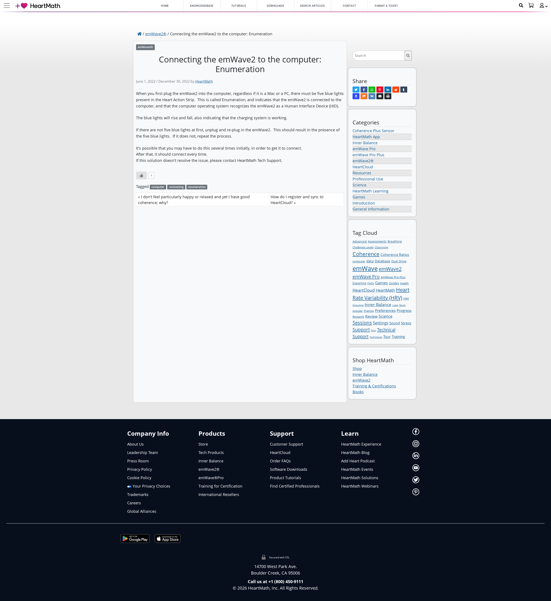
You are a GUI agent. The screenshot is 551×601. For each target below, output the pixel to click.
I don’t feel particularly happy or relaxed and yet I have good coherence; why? (194, 199)
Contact (349, 6)
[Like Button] (141, 175)
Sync (373, 330)
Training (398, 336)
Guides (394, 283)
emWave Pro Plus (368, 154)
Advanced (360, 241)
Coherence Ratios (395, 254)
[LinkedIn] (387, 90)
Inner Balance (365, 142)
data (370, 261)
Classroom (381, 247)
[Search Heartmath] (521, 5)
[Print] (387, 96)
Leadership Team (142, 452)
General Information (371, 209)
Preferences (385, 310)
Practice (369, 311)
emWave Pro (364, 148)
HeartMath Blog (355, 452)
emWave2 (390, 268)
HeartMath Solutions (359, 477)
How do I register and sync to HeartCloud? (297, 199)
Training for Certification (220, 486)
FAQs (370, 283)
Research (358, 317)
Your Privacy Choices (151, 486)
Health (404, 283)
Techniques (376, 337)
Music (402, 305)
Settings (380, 323)
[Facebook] (364, 90)
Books (358, 391)
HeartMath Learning (370, 191)
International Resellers (218, 494)
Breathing (395, 241)
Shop (357, 368)
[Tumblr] (403, 90)
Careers (134, 502)
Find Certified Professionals (295, 486)
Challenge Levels (363, 247)
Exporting (359, 283)
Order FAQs (280, 460)
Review (371, 316)
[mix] (364, 96)
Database (382, 261)
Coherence (366, 253)
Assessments (377, 241)
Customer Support (286, 444)
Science (359, 184)
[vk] (371, 96)
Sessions (362, 322)
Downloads (275, 6)
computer (158, 187)
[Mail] (379, 96)
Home (165, 6)
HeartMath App (366, 136)
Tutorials (238, 6)
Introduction (364, 203)
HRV (406, 298)
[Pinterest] (379, 90)
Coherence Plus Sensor (373, 130)
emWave (365, 268)
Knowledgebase (202, 6)
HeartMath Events (357, 469)
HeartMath (204, 81)
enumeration (197, 187)
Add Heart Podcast (358, 460)
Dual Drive (398, 261)
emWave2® (155, 33)
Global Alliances (141, 511)
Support (361, 330)
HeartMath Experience (361, 444)
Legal (395, 305)
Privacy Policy (139, 469)
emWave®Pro (211, 477)
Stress (406, 323)
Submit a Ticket (386, 6)
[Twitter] (356, 90)
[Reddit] (395, 90)
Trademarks (138, 494)
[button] (542, 5)
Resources (362, 172)
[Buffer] (356, 96)
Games (359, 197)
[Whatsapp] (371, 90)
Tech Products (211, 452)
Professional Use (368, 178)
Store (203, 444)
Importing (358, 305)
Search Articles (312, 6)
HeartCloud (363, 166)
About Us (135, 444)
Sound (394, 323)
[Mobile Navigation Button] (7, 6)
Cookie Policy (139, 477)
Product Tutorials (285, 477)
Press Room (138, 460)
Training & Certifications (374, 386)
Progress (404, 310)
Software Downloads (288, 469)
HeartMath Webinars (360, 486)
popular (358, 311)
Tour (387, 336)
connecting (176, 187)
